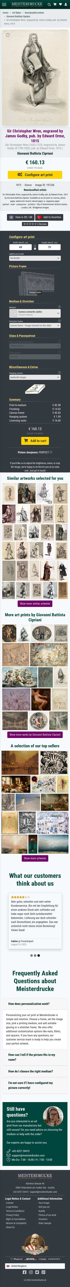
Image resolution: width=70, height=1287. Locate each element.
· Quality (41, 1211)
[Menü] (4, 4)
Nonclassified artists (34, 12)
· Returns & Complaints (15, 1223)
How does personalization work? (29, 1004)
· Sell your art (44, 1207)
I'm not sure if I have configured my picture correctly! (30, 1085)
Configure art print (37, 175)
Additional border (16, 254)
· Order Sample (44, 1223)
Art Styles (16, 12)
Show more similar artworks (35, 603)
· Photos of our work (47, 1215)
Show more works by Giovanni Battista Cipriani (35, 734)
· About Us (10, 1227)
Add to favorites (51, 217)
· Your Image (43, 1202)
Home (5, 12)
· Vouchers (42, 1219)
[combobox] (35, 258)
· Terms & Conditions (14, 1211)
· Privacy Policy (12, 1215)
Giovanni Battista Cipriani (18, 16)
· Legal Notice (11, 1207)
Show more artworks (35, 858)
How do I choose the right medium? (30, 1071)
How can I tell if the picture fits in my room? (31, 1057)
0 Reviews (42, 224)
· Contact (9, 1202)
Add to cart (37, 441)
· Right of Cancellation (15, 1219)
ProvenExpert (27, 941)
